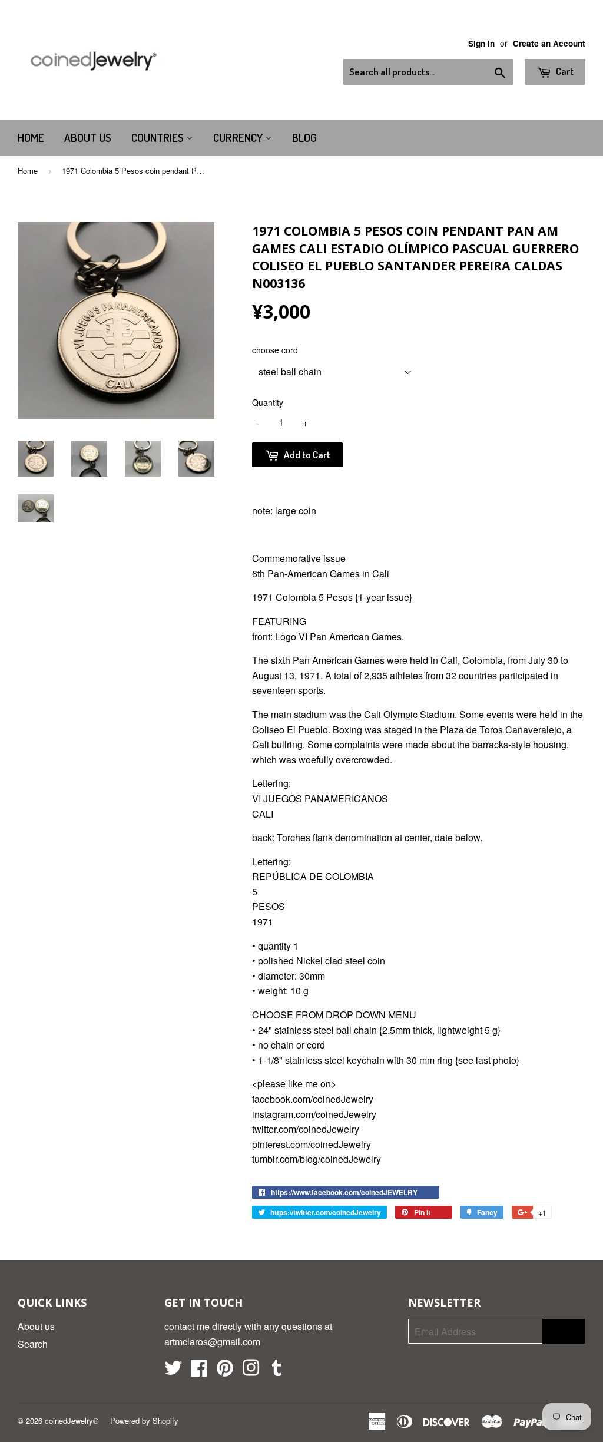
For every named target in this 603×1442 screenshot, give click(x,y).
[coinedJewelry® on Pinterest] (225, 1371)
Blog (304, 137)
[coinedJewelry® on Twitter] (173, 1371)
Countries (158, 137)
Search (33, 1344)
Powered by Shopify (144, 1420)
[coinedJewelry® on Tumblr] (277, 1371)
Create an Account (549, 43)
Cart (564, 71)
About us (87, 137)
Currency (239, 137)
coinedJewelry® (72, 1420)
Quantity (267, 402)
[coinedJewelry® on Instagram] (251, 1371)
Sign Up (564, 1331)
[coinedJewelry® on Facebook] (199, 1371)
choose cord (275, 350)
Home (31, 137)
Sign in (481, 43)
